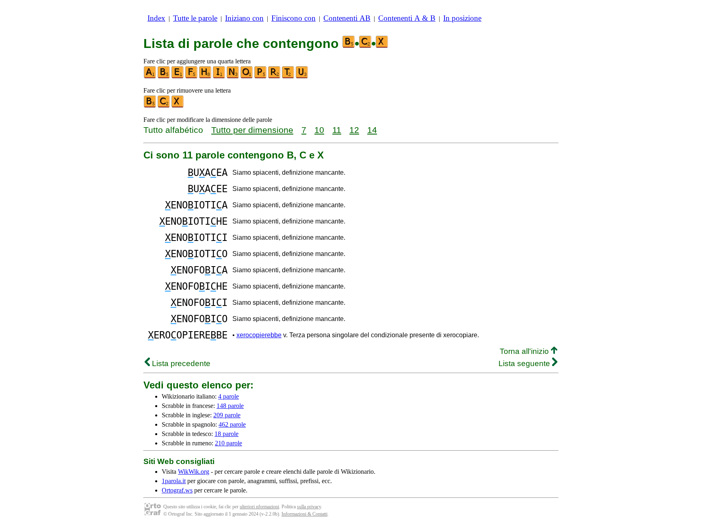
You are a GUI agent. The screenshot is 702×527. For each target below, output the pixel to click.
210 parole (228, 443)
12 (354, 129)
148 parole (230, 405)
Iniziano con (244, 18)
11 (336, 129)
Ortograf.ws (177, 490)
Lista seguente (525, 363)
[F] (192, 76)
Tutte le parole (195, 18)
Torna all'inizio (525, 351)
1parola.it (174, 480)
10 (319, 129)
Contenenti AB (346, 18)
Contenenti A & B (407, 18)
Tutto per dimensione (252, 129)
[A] (150, 76)
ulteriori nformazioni (259, 507)
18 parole (226, 433)
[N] (233, 76)
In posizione (462, 18)
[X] (178, 105)
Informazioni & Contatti (304, 514)
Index (156, 18)
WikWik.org (193, 471)
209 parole (226, 415)
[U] (302, 76)
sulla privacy (309, 507)
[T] (288, 76)
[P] (261, 76)
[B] (164, 76)
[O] (247, 76)
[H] (205, 76)
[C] (164, 105)
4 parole (228, 396)
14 (372, 129)
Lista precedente (180, 363)
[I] (219, 76)
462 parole (232, 424)
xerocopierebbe (259, 335)
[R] (275, 76)
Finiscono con (293, 18)
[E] (178, 76)
